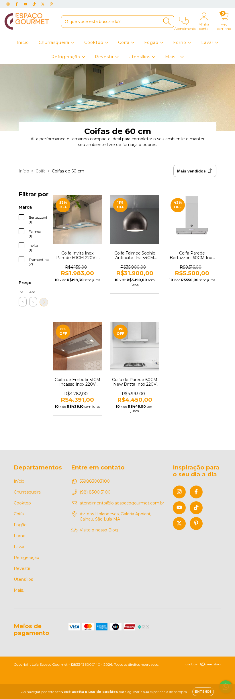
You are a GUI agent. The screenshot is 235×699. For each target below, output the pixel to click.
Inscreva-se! (117, 98)
